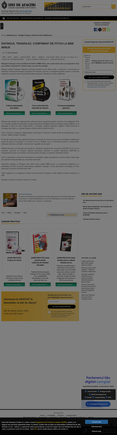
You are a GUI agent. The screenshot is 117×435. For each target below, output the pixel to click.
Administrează (96, 426)
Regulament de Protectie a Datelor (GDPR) (51, 422)
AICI (35, 429)
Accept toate (96, 422)
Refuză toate (96, 431)
